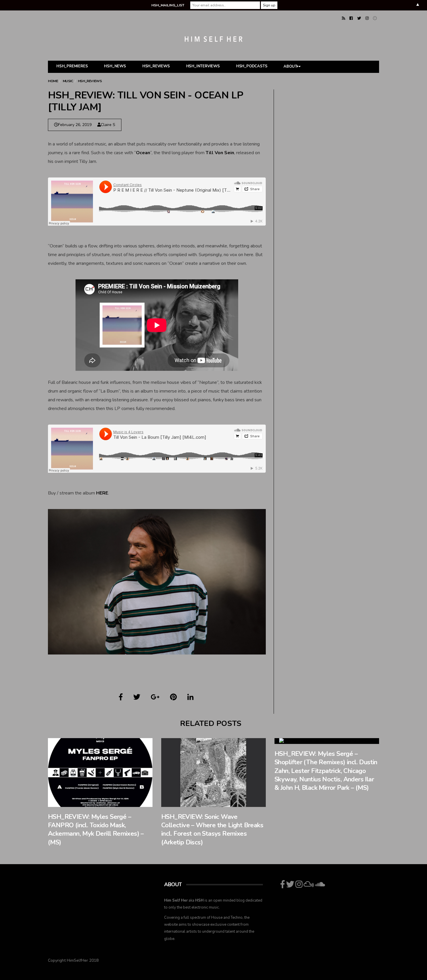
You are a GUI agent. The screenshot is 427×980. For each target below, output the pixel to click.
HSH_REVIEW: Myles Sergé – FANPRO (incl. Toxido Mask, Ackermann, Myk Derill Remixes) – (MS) (96, 829)
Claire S (108, 124)
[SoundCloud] (375, 18)
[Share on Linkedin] (190, 697)
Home (53, 81)
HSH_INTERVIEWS (203, 66)
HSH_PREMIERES (72, 66)
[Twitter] (359, 18)
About (290, 66)
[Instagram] (367, 18)
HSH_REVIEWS (156, 66)
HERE (102, 493)
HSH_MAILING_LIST (167, 5)
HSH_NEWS (115, 66)
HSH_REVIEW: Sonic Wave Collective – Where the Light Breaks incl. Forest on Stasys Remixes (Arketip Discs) (212, 829)
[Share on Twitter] (136, 697)
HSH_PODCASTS (252, 66)
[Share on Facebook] (121, 697)
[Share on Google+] (155, 697)
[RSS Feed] (343, 18)
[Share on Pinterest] (173, 697)
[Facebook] (351, 18)
